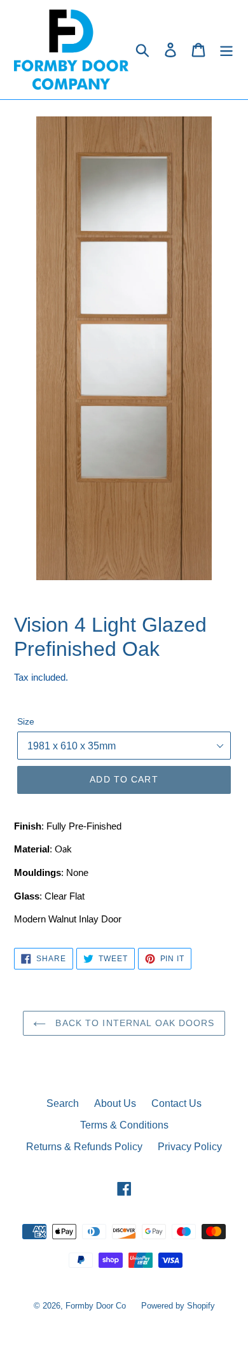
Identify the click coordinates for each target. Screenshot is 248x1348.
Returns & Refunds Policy (84, 1146)
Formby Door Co (96, 1305)
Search (62, 1103)
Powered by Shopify (178, 1305)
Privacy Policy (190, 1146)
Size (25, 721)
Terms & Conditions (124, 1125)
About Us (115, 1103)
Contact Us (176, 1103)
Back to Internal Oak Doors (133, 1023)
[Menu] (226, 50)
